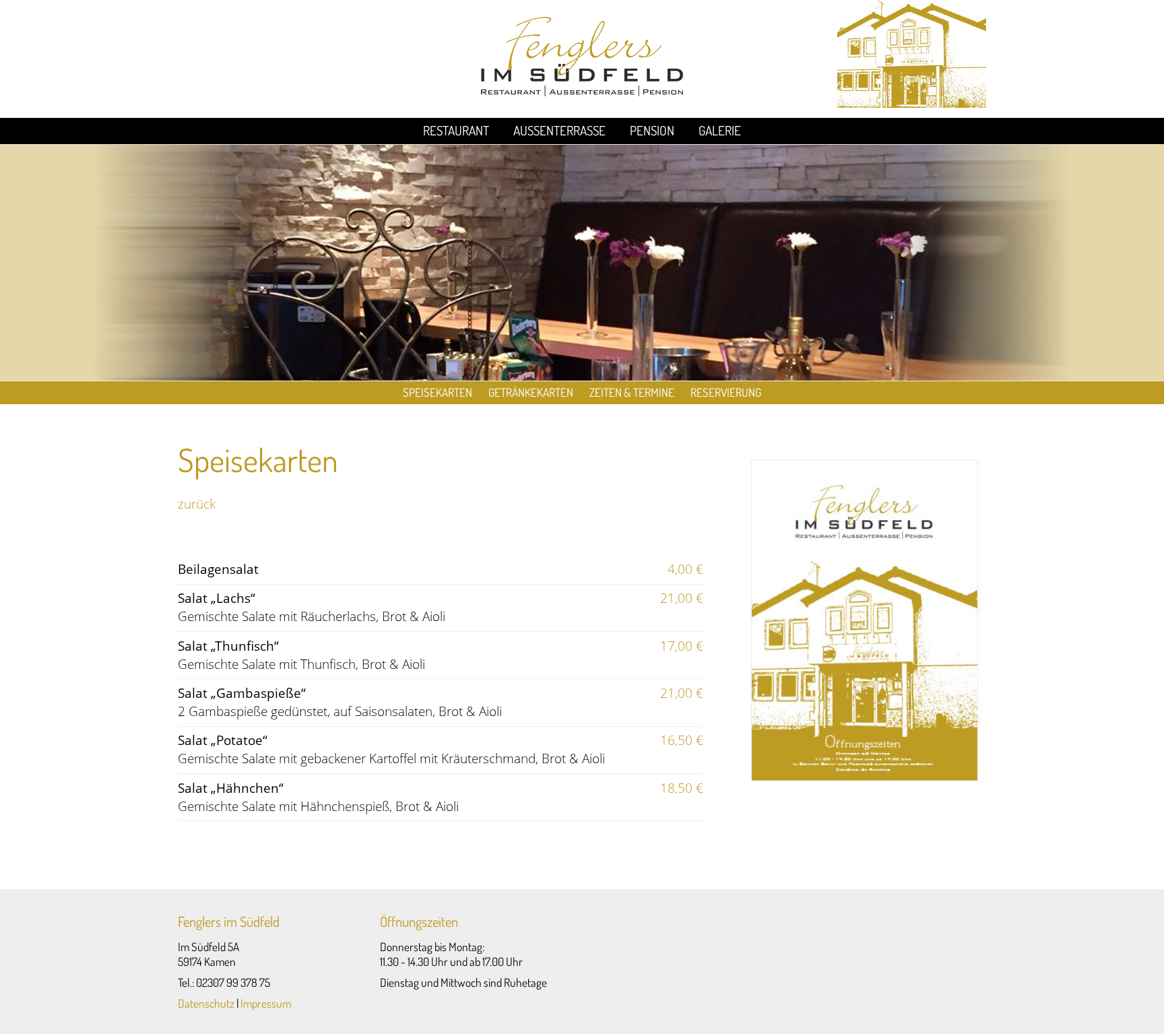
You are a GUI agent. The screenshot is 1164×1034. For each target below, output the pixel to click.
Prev (17, 517)
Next (1146, 517)
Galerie (720, 130)
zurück (197, 503)
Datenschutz (206, 1003)
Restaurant (456, 130)
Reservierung (725, 392)
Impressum (265, 1003)
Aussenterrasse (559, 130)
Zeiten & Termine (631, 392)
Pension (652, 130)
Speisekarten (437, 392)
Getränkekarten (530, 392)
